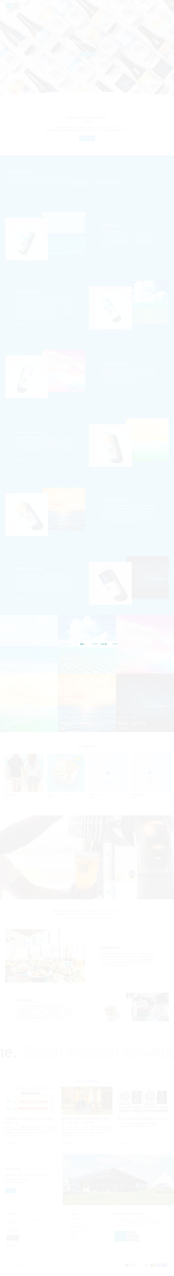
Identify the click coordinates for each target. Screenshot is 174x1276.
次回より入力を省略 (88, 650)
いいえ (104, 644)
